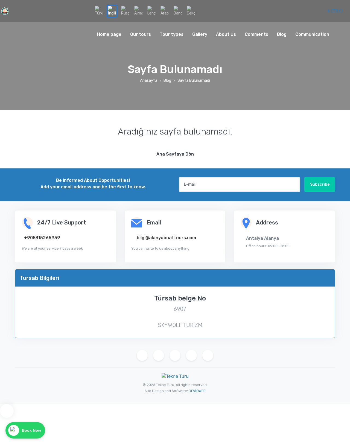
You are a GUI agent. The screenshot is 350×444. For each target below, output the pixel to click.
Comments (256, 34)
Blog (282, 34)
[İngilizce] (112, 11)
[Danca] (178, 11)
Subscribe (319, 184)
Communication (312, 34)
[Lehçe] (151, 11)
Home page (109, 34)
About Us (226, 34)
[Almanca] (138, 11)
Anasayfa (148, 80)
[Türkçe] (99, 11)
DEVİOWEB (197, 391)
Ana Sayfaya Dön (175, 154)
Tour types (171, 34)
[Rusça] (125, 11)
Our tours (140, 34)
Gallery (199, 34)
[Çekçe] (191, 11)
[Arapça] (164, 11)
